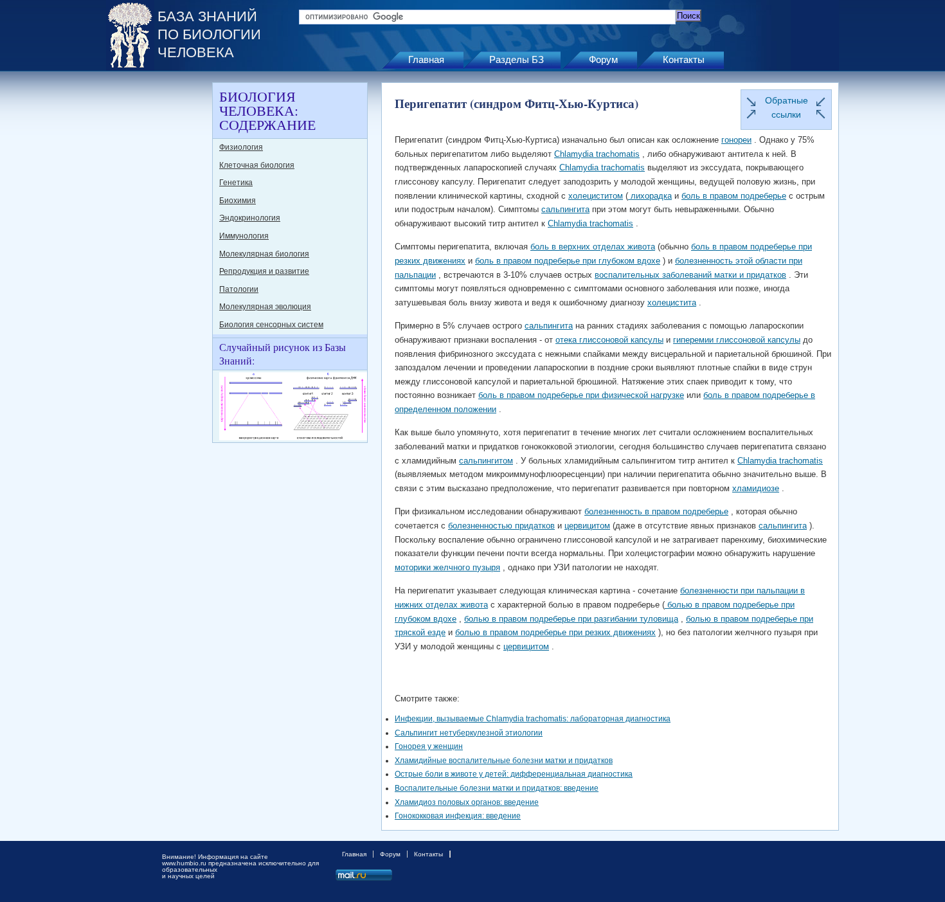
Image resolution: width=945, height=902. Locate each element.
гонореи (736, 140)
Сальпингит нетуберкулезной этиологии (469, 732)
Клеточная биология (256, 165)
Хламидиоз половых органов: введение (467, 802)
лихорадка (650, 196)
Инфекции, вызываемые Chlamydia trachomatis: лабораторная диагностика (532, 718)
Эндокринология (249, 217)
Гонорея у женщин (429, 746)
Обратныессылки (786, 107)
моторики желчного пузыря (447, 567)
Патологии (238, 289)
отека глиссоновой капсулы (609, 340)
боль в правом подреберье (733, 196)
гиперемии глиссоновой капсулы (736, 340)
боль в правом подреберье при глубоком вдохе (567, 261)
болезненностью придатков (501, 525)
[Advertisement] (157, 275)
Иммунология (244, 235)
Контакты (684, 59)
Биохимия (237, 200)
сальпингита (565, 209)
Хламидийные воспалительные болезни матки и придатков (504, 760)
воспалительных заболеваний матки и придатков (690, 275)
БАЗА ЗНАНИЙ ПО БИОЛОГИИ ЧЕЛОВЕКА (209, 34)
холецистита (671, 302)
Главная (426, 59)
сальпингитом (486, 460)
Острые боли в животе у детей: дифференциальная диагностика (514, 774)
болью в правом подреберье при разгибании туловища (571, 619)
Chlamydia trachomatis (597, 154)
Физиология (241, 147)
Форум (603, 59)
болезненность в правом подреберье (656, 511)
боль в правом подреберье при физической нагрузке (581, 395)
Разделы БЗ (516, 59)
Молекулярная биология (264, 253)
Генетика (236, 182)
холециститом (595, 196)
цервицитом (587, 525)
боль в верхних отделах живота (592, 246)
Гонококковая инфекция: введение (458, 815)
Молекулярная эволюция (265, 306)
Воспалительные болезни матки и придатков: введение (496, 788)
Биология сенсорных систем (271, 324)
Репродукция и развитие (264, 271)
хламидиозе (755, 488)
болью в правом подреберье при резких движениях (555, 632)
